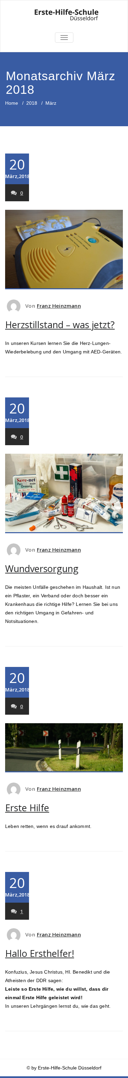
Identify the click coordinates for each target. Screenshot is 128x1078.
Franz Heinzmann (59, 305)
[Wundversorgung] (64, 493)
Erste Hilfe (27, 807)
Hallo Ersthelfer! (39, 953)
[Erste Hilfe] (64, 748)
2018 (31, 103)
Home (11, 103)
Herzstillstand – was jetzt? (60, 324)
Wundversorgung (42, 568)
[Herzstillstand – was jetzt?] (64, 249)
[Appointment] (64, 15)
